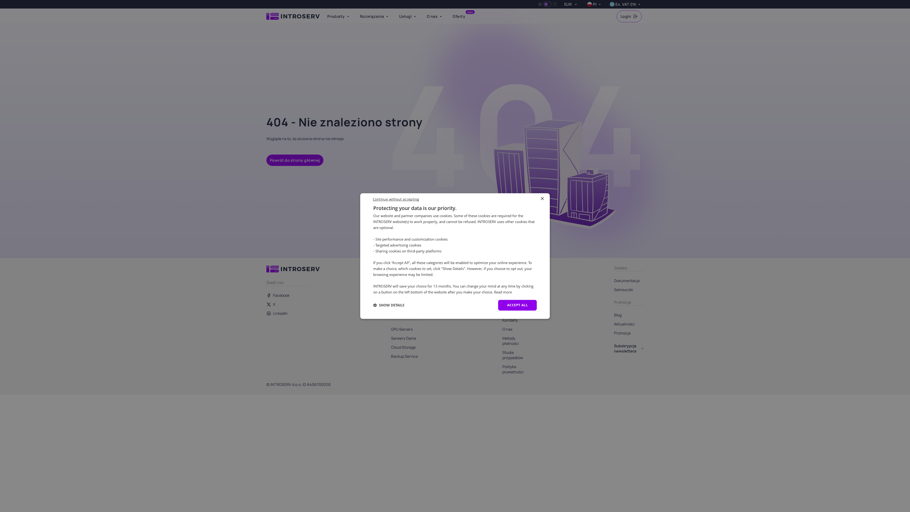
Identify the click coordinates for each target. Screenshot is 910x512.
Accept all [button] (517, 305)
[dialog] (455, 256)
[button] (388, 305)
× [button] (542, 199)
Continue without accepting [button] (396, 199)
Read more (503, 292)
